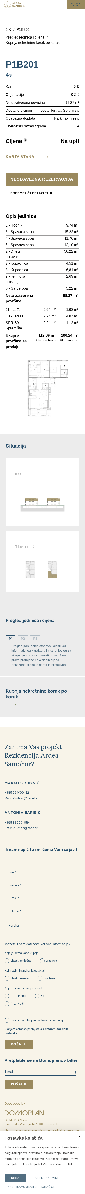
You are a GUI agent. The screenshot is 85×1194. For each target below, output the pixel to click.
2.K (8, 30)
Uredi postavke (47, 1178)
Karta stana (20, 157)
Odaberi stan (76, 4)
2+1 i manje (18, 995)
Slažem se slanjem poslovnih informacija (37, 1020)
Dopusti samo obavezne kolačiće (30, 1187)
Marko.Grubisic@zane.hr (21, 798)
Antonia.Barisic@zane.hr (21, 828)
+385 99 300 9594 (18, 822)
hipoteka (49, 978)
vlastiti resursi (20, 978)
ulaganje (51, 960)
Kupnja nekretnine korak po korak (33, 43)
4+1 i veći (17, 1003)
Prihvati (15, 1178)
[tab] (42, 697)
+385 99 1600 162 (17, 792)
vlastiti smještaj (21, 960)
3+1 (43, 995)
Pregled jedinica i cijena (25, 37)
